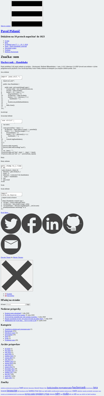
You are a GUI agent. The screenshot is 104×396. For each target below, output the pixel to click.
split (73, 394)
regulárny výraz (42, 394)
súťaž (83, 394)
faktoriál (36, 388)
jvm (18, 391)
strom (78, 394)
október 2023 (9, 361)
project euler (30, 394)
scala (66, 393)
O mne (7, 41)
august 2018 (9, 363)
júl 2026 (7, 349)
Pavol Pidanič (10, 31)
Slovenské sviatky (10, 48)
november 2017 (10, 370)
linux (40, 391)
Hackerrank (8, 331)
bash (21, 388)
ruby (57, 393)
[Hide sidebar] (17, 275)
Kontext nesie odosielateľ (13, 313)
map (43, 391)
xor (86, 394)
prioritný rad (4, 394)
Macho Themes (18, 257)
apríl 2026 (8, 354)
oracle (74, 391)
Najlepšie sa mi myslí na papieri (15, 315)
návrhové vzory (68, 391)
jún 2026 (8, 350)
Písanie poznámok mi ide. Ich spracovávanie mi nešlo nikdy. (24, 319)
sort (70, 394)
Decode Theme (6, 257)
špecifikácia (93, 394)
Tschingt (7, 50)
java (95, 387)
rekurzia (52, 394)
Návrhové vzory (10, 333)
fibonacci (42, 388)
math (46, 391)
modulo (49, 391)
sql (75, 394)
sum (81, 394)
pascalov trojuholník (87, 391)
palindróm (79, 391)
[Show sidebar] (27, 14)
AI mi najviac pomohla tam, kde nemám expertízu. (21, 317)
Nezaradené (8, 335)
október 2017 (9, 372)
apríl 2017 (8, 376)
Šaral (6, 336)
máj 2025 (8, 359)
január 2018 (8, 367)
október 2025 (9, 356)
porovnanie (95, 391)
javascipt (3, 391)
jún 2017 (8, 374)
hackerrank (79, 387)
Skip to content (5, 26)
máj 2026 (8, 352)
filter (45, 387)
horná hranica (89, 387)
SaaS (61, 394)
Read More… (5, 212)
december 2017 (10, 369)
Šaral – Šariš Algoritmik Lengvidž (16, 46)
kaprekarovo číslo (24, 391)
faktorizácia (31, 387)
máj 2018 (8, 365)
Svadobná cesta (10, 340)
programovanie (20, 394)
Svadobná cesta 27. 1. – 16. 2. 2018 (16, 44)
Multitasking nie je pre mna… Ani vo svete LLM (20, 320)
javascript (12, 390)
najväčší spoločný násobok (57, 391)
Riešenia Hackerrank (11, 52)
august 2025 (9, 358)
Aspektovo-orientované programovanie (17, 329)
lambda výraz (33, 391)
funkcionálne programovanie (59, 387)
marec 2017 (8, 378)
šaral (88, 394)
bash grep (25, 388)
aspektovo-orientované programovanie (10, 387)
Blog (6, 43)
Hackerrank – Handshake (14, 62)
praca (99, 391)
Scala (6, 338)
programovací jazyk (12, 394)
